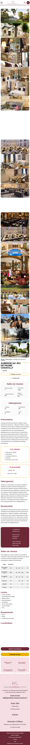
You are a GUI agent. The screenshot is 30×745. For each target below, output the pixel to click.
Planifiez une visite (16, 374)
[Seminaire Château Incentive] (15, 684)
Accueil (2, 359)
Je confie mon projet (15, 727)
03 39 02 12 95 (16, 378)
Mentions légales (15, 735)
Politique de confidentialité (15, 737)
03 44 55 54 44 (15, 695)
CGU (15, 741)
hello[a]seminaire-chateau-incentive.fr (15, 698)
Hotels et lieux (8, 359)
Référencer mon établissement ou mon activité (15, 724)
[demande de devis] (28, 2)
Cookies (15, 739)
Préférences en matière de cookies (15, 743)
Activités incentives (15, 709)
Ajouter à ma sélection (15, 649)
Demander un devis (15, 654)
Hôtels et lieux (15, 706)
